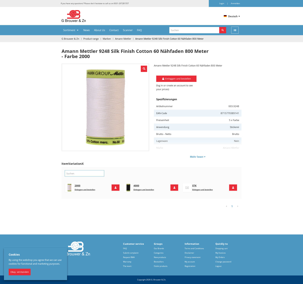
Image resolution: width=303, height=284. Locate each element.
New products (160, 257)
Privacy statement (192, 257)
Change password (223, 261)
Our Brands (159, 248)
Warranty (127, 261)
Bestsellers (159, 261)
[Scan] (235, 30)
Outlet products (160, 266)
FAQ (139, 30)
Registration (190, 266)
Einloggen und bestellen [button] (178, 78)
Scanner (128, 30)
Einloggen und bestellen (85, 189)
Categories (158, 252)
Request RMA (129, 257)
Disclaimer (189, 252)
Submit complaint (130, 252)
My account (190, 261)
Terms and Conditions (194, 248)
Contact (114, 30)
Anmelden (235, 3)
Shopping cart (221, 248)
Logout (218, 266)
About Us (99, 30)
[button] (115, 187)
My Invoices (220, 252)
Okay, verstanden (19, 271)
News (86, 30)
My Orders (220, 257)
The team (127, 266)
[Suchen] (222, 30)
